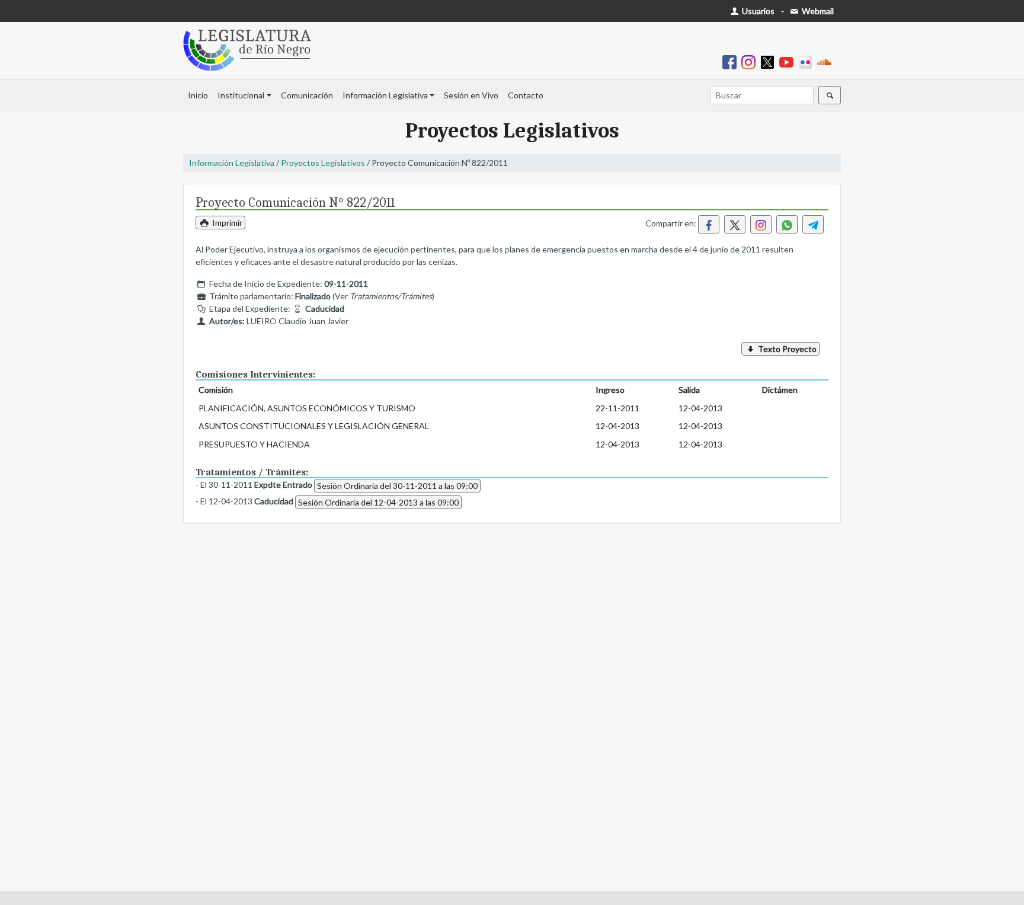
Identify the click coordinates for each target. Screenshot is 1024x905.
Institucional (240, 95)
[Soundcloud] (826, 61)
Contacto (525, 95)
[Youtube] (788, 61)
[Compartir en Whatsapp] (787, 224)
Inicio (198, 95)
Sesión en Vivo (471, 95)
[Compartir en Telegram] (813, 224)
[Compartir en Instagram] (761, 224)
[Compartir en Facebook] (708, 224)
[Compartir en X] (734, 224)
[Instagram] (750, 61)
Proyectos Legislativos (323, 163)
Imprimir (226, 223)
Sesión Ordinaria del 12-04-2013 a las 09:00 (378, 502)
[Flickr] (807, 61)
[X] (769, 61)
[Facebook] (731, 61)
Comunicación (307, 95)
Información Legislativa (385, 95)
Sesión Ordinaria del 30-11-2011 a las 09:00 (397, 486)
